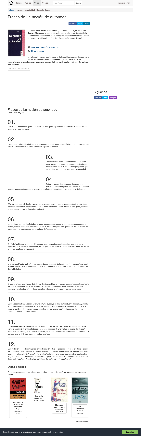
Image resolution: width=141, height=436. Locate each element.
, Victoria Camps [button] (38, 398)
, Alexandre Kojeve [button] (18, 407)
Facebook (72, 23)
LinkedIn (86, 23)
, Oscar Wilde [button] (59, 408)
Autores (28, 3)
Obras (36, 3)
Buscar (78, 3)
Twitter (80, 23)
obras (11, 10)
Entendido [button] (130, 432)
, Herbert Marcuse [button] (80, 409)
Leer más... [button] (59, 432)
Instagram (113, 98)
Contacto (45, 3)
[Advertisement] (48, 88)
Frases (19, 3)
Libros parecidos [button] (83, 421)
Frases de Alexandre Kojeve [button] (19, 69)
